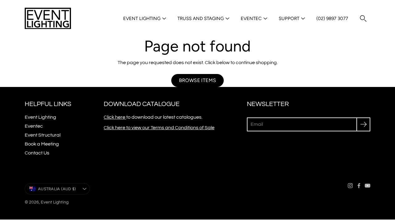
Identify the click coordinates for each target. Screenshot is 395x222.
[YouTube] (367, 185)
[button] (363, 18)
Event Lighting (141, 18)
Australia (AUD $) (57, 189)
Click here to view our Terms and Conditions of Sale (159, 127)
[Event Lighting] (48, 18)
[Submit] (363, 124)
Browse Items (197, 80)
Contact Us (37, 152)
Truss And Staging (200, 18)
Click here (115, 117)
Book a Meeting (42, 144)
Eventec (251, 18)
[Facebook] (359, 185)
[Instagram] (350, 185)
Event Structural (42, 135)
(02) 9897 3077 (332, 18)
